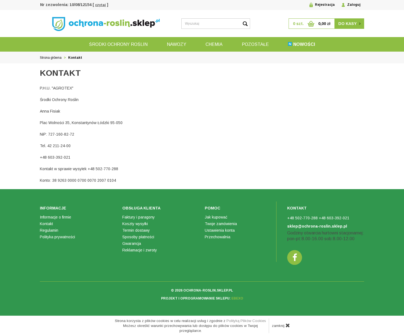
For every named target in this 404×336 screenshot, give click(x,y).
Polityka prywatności (57, 237)
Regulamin (49, 230)
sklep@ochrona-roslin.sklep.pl (317, 226)
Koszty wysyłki (135, 224)
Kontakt (46, 224)
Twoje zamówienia (221, 224)
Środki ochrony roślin (118, 44)
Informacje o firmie (55, 217)
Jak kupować (216, 217)
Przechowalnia (217, 237)
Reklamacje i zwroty (139, 250)
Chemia (214, 44)
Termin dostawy (136, 230)
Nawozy (176, 44)
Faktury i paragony (138, 217)
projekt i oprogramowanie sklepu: (202, 298)
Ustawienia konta (220, 230)
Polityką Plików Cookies (246, 321)
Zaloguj (353, 5)
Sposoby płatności (138, 237)
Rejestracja (324, 5)
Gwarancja (131, 243)
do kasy (348, 23)
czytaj (100, 5)
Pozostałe (255, 44)
